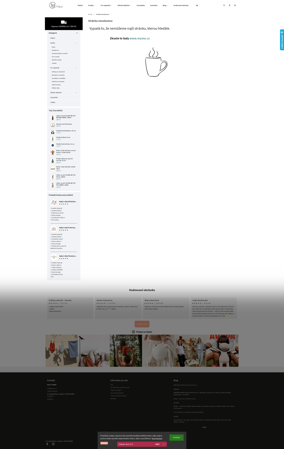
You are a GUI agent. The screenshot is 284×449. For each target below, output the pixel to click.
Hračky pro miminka (58, 82)
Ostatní (54, 63)
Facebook (50, 396)
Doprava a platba (115, 390)
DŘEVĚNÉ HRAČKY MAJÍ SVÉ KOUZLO (185, 385)
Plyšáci (52, 38)
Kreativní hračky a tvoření (60, 53)
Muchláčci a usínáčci (58, 75)
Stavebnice (55, 50)
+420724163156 (52, 391)
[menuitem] (82, 5)
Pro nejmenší (54, 68)
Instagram (50, 399)
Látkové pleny (56, 85)
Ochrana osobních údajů (118, 396)
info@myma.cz (52, 388)
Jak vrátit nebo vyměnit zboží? (119, 387)
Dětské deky (55, 88)
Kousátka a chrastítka (58, 78)
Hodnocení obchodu (142, 290)
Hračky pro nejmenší (58, 72)
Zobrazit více (142, 324)
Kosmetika (54, 97)
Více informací (157, 438)
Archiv (204, 427)
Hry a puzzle (55, 57)
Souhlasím (176, 437)
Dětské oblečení (56, 93)
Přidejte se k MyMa (144, 332)
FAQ (111, 385)
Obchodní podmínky (116, 393)
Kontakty (113, 399)
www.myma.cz (140, 38)
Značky (52, 102)
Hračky (52, 43)
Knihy (53, 47)
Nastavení (104, 443)
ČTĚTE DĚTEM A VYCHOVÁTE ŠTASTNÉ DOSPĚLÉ (189, 412)
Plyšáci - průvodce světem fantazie (185, 399)
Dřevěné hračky (56, 60)
